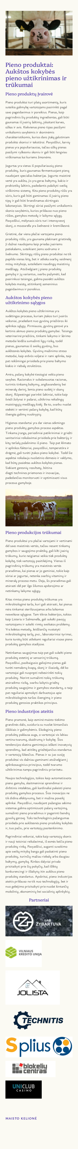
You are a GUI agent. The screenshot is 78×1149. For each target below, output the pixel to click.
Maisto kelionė (21, 1118)
